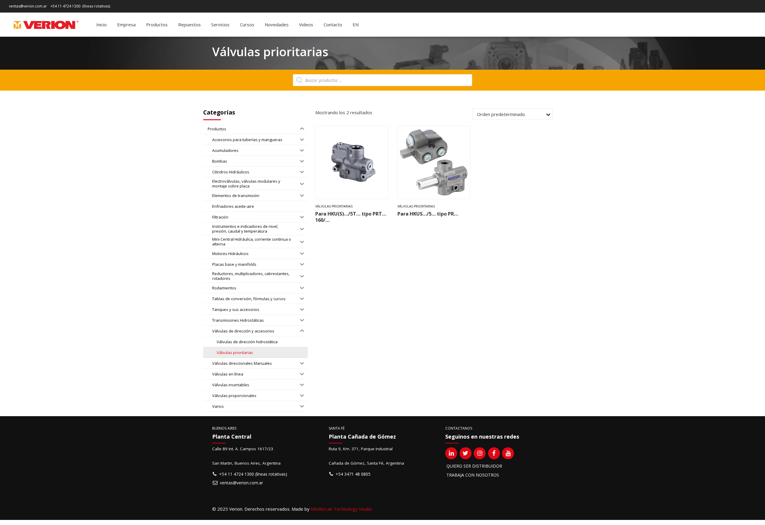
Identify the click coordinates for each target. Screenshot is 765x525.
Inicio (101, 25)
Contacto (333, 25)
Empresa (126, 25)
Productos (157, 25)
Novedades (277, 25)
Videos (306, 25)
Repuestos (189, 25)
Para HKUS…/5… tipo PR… (427, 213)
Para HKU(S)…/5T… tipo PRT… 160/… (350, 216)
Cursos (247, 25)
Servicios (220, 25)
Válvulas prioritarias (334, 206)
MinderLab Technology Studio (341, 509)
